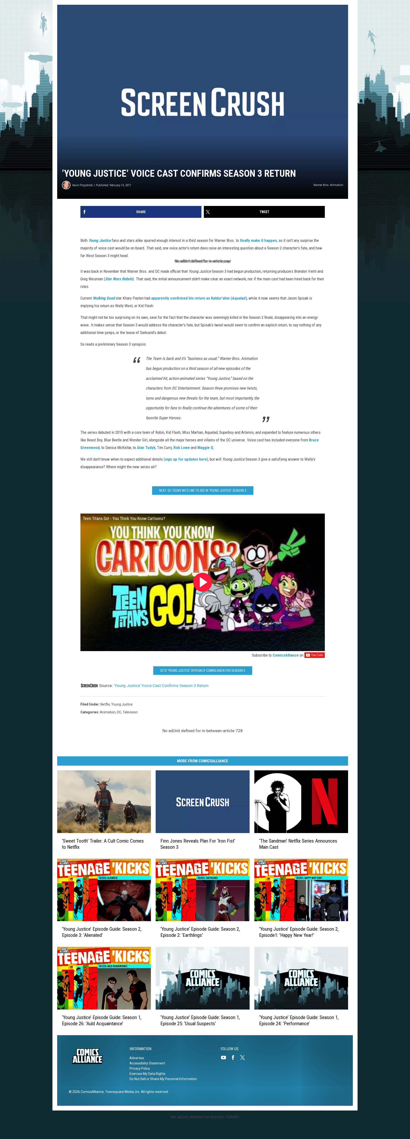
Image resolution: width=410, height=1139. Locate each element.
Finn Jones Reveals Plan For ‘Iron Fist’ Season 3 (197, 844)
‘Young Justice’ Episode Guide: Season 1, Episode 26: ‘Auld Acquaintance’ (101, 1020)
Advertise (137, 1058)
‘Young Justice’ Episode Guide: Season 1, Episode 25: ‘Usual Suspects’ (200, 1020)
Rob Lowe (181, 447)
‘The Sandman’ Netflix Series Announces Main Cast (298, 844)
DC (119, 712)
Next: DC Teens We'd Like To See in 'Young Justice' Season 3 (202, 490)
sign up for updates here (186, 459)
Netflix (105, 704)
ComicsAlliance (286, 655)
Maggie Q (205, 447)
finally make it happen (258, 240)
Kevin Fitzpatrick (82, 185)
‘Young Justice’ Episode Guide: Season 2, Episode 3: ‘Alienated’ (101, 932)
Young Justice (122, 704)
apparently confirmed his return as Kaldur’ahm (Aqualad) (199, 298)
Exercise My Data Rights (147, 1074)
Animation (108, 712)
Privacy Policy (140, 1068)
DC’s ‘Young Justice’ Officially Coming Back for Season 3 (202, 670)
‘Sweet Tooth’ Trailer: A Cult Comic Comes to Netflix (103, 844)
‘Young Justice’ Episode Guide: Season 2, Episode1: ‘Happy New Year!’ (299, 932)
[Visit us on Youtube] (225, 1057)
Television (130, 712)
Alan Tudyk (146, 447)
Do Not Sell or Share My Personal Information (163, 1079)
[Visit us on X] (244, 1057)
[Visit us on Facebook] (235, 1057)
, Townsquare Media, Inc (122, 1092)
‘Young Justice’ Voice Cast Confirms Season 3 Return (161, 685)
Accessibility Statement (147, 1063)
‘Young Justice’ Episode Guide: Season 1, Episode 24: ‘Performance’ (299, 1020)
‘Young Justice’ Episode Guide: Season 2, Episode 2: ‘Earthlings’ (200, 932)
